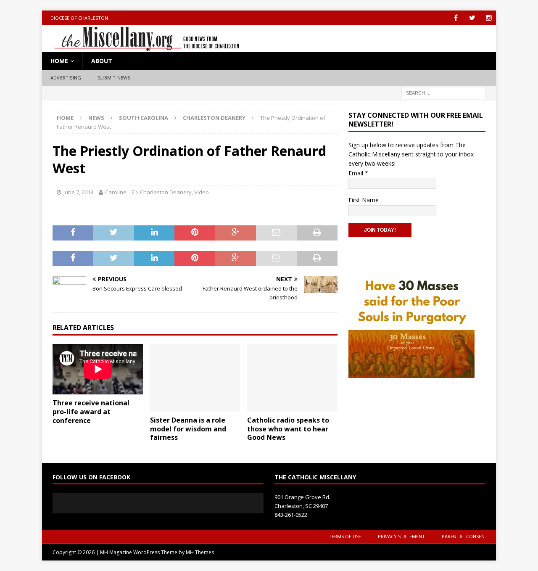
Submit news (114, 77)
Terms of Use (345, 536)
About (101, 61)
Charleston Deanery (166, 192)
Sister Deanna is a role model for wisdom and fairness (188, 428)
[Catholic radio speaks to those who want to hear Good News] (292, 378)
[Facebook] (455, 18)
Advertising (65, 77)
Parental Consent (465, 536)
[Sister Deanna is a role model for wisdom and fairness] (195, 378)
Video (201, 192)
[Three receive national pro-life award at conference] (98, 369)
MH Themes (200, 552)
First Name (363, 200)
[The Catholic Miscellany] (142, 47)
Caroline (116, 192)
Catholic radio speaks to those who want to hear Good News (288, 428)
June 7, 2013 (78, 192)
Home (59, 61)
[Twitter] (472, 18)
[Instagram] (488, 18)
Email (358, 173)
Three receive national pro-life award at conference (91, 411)
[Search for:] (443, 92)
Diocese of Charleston (79, 18)
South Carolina (143, 118)
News (96, 118)
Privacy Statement (401, 536)
